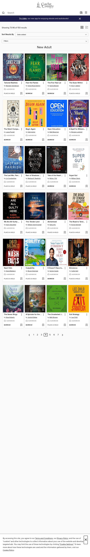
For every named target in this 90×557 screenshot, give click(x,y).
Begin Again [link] (31, 129)
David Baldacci (11, 271)
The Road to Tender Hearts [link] (77, 222)
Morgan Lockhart (76, 132)
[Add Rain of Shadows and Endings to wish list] (43, 186)
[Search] (3, 13)
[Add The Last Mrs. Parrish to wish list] (21, 186)
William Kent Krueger (34, 225)
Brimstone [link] (73, 268)
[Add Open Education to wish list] (64, 139)
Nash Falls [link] (8, 268)
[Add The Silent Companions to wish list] (21, 139)
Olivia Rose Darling (34, 86)
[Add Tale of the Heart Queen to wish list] (64, 186)
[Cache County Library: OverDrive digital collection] (45, 5)
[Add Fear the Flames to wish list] (43, 93)
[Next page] (62, 334)
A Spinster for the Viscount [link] (34, 314)
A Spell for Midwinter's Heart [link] (77, 129)
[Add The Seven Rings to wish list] (21, 325)
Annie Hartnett (76, 225)
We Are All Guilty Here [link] (12, 222)
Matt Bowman (54, 132)
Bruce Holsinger (33, 271)
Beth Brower (54, 317)
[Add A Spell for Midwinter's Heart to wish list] (86, 139)
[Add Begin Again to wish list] (43, 139)
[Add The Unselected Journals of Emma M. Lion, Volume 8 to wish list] (64, 325)
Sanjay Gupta (54, 271)
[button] (82, 28)
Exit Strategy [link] (74, 314)
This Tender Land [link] (32, 222)
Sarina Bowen (54, 86)
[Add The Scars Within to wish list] (86, 93)
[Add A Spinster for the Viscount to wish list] (43, 325)
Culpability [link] (30, 268)
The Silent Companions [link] (12, 129)
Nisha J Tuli (53, 178)
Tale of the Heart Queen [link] (56, 176)
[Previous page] (29, 334)
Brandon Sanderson (12, 86)
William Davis (75, 178)
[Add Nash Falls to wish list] (21, 278)
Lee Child (74, 317)
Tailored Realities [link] (11, 83)
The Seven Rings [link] (10, 314)
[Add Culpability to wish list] (43, 278)
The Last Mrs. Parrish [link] (12, 176)
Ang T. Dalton (75, 86)
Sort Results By (8, 34)
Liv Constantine (11, 178)
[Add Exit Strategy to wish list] (86, 325)
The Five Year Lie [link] (54, 83)
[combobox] (40, 13)
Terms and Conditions (44, 538)
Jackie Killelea (32, 317)
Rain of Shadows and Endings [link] (34, 176)
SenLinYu (53, 225)
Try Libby (23, 18)
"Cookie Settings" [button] (66, 544)
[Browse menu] (86, 12)
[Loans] (81, 13)
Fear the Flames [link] (32, 83)
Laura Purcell (10, 132)
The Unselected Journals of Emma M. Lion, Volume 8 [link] (56, 314)
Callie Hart (74, 271)
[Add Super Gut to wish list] (86, 186)
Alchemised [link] (52, 222)
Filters (6, 41)
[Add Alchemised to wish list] (64, 232)
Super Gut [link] (73, 176)
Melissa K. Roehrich (34, 178)
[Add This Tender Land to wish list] (43, 232)
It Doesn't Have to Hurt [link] (56, 268)
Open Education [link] (54, 129)
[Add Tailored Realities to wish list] (21, 93)
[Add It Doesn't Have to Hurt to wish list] (64, 278)
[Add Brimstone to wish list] (86, 278)
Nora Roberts (10, 317)
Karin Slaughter (11, 225)
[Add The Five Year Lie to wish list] (64, 93)
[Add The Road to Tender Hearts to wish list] (86, 232)
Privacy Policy (62, 538)
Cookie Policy (8, 550)
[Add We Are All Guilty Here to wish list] (21, 232)
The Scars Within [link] (76, 83)
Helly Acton (31, 132)
